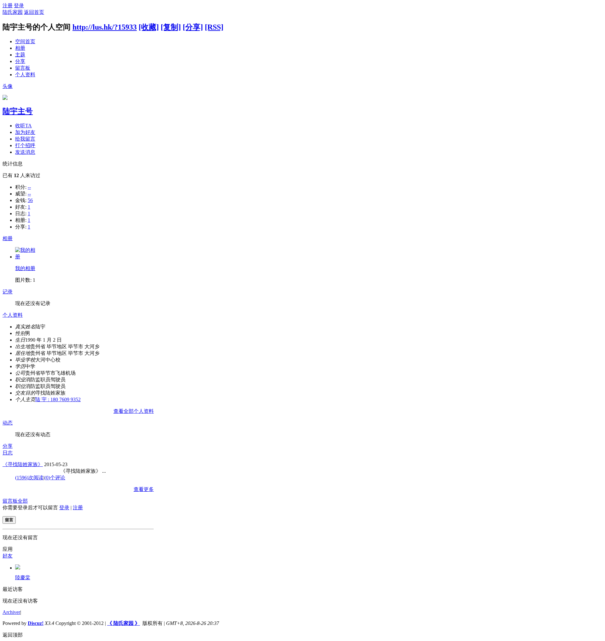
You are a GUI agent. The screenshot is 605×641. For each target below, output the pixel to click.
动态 (8, 422)
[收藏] (149, 27)
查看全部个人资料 (133, 411)
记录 (8, 291)
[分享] (193, 27)
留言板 (22, 68)
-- (29, 187)
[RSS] (214, 27)
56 (30, 200)
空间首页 (25, 41)
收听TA (23, 125)
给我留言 (25, 138)
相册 (20, 48)
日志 (8, 452)
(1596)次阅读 (29, 477)
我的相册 (25, 268)
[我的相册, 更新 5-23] (26, 256)
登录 (19, 5)
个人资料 (25, 74)
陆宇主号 (18, 111)
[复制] (171, 27)
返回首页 (34, 12)
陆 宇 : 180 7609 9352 (58, 399)
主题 (20, 54)
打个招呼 (25, 145)
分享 (20, 61)
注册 (8, 5)
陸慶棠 (22, 577)
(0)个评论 (54, 477)
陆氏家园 (13, 12)
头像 (8, 86)
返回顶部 (13, 635)
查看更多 (144, 489)
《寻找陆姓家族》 (23, 464)
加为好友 (25, 132)
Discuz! (35, 623)
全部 (23, 501)
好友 (8, 555)
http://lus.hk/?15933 (104, 27)
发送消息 (25, 152)
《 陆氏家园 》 (123, 623)
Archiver (11, 612)
